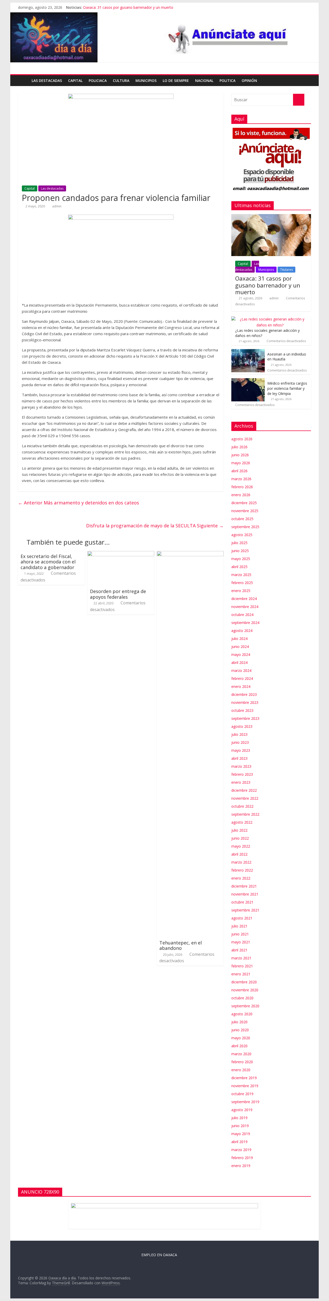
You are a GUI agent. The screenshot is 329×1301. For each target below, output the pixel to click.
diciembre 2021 (244, 886)
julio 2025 (239, 542)
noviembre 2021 (244, 894)
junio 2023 (240, 742)
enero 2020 (240, 1069)
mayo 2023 (240, 750)
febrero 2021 (242, 966)
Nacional (204, 80)
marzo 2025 (241, 574)
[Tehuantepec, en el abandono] (190, 554)
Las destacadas (47, 80)
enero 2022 (240, 878)
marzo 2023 (241, 766)
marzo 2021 (241, 958)
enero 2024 (240, 686)
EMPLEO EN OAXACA (159, 1254)
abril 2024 (239, 662)
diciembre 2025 (244, 502)
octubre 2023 (242, 710)
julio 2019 (239, 1117)
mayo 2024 (240, 654)
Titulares (286, 269)
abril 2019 (239, 1141)
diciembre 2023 (244, 694)
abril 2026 (239, 470)
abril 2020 (239, 1045)
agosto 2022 (241, 822)
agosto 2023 (241, 726)
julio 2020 (239, 1021)
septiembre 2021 (245, 910)
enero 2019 (240, 1165)
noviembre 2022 (244, 798)
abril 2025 (239, 566)
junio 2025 (240, 550)
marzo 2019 (241, 1149)
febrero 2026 (242, 486)
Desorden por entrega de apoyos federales (118, 594)
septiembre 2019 (245, 1101)
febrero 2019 (242, 1157)
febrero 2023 (242, 774)
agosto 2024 (241, 630)
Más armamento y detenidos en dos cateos (78, 503)
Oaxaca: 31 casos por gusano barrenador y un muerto (128, 7)
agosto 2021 (241, 918)
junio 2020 (240, 1029)
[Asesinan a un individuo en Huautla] (248, 351)
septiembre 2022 (245, 814)
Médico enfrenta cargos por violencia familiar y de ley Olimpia (287, 388)
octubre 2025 (242, 518)
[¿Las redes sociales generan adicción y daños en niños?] (269, 319)
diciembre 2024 (244, 598)
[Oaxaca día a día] (164, 37)
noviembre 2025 (244, 510)
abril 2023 (239, 758)
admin (56, 206)
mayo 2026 (240, 462)
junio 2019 (240, 1125)
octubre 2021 (242, 902)
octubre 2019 (242, 1093)
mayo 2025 (240, 558)
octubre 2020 (242, 997)
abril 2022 (239, 854)
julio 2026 (239, 446)
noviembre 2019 (244, 1085)
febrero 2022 (242, 870)
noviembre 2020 (244, 989)
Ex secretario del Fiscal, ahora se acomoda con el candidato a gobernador (48, 561)
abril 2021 (239, 950)
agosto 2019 (241, 1109)
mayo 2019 (240, 1133)
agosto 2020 (241, 1013)
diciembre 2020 (244, 981)
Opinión (249, 80)
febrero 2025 (242, 582)
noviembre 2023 (244, 702)
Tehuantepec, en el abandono (180, 945)
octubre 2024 (242, 614)
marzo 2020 (241, 1053)
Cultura (121, 80)
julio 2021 (239, 926)
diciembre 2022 (244, 790)
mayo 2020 (240, 1037)
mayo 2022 (240, 846)
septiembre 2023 (245, 718)
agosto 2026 (241, 438)
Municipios (146, 80)
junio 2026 (240, 454)
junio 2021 (240, 934)
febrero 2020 (242, 1061)
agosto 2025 (241, 534)
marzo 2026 (241, 478)
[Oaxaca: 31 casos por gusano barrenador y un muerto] (271, 216)
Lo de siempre (176, 80)
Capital (75, 80)
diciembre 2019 (244, 1077)
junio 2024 (240, 646)
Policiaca (98, 80)
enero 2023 (240, 782)
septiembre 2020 (245, 1005)
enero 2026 (240, 494)
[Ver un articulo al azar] (306, 80)
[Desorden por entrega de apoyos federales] (120, 554)
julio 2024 (239, 638)
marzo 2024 (241, 670)
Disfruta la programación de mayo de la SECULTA (155, 525)
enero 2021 (240, 973)
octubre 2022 (242, 806)
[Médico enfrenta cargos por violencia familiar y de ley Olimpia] (248, 380)
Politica (227, 80)
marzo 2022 (241, 862)
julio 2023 (239, 734)
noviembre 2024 (244, 606)
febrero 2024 (242, 678)
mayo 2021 (240, 942)
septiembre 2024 (245, 622)
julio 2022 (239, 830)
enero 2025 (240, 590)
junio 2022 (240, 838)
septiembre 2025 (245, 526)
